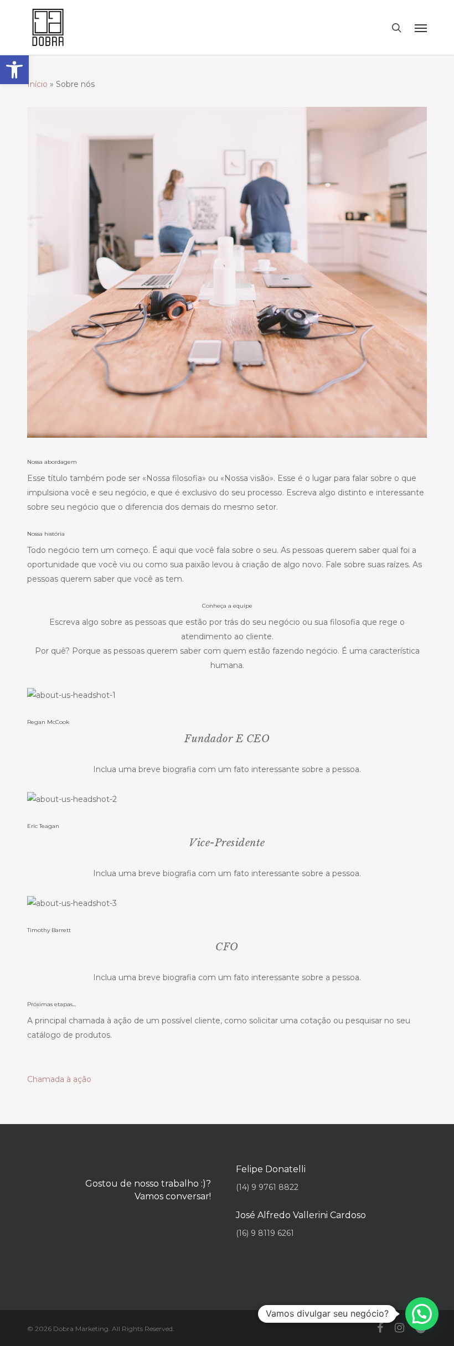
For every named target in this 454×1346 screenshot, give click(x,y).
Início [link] (37, 84)
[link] (14, 69)
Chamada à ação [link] (59, 1079)
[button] (421, 1314)
